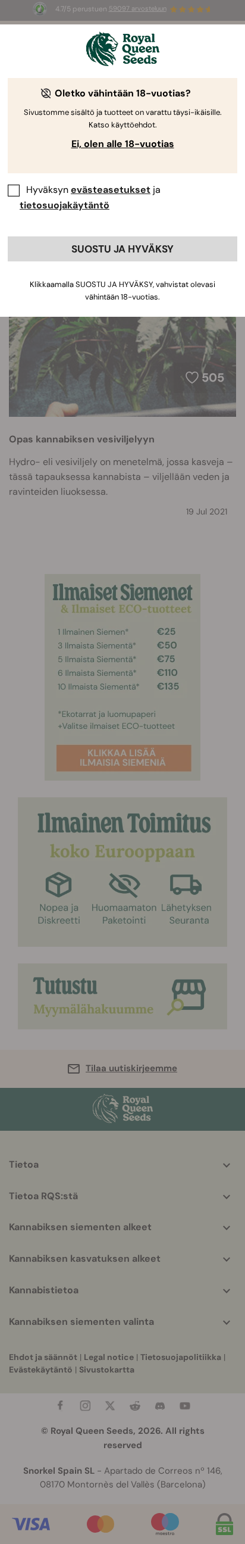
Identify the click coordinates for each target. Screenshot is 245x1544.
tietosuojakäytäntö (64, 205)
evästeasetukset (110, 189)
